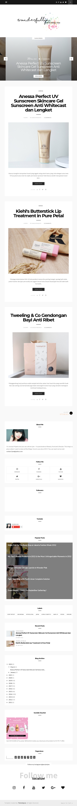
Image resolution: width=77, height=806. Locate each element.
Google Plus (39, 479)
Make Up (55, 614)
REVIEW (62, 614)
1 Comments (47, 117)
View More (38, 76)
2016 (10, 689)
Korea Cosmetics (46, 614)
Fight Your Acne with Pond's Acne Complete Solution (29, 579)
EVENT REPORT (11, 614)
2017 (10, 686)
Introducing (29, 614)
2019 (10, 680)
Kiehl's (41, 205)
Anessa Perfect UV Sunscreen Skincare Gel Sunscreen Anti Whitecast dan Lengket (38, 66)
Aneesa (40, 91)
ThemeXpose (22, 803)
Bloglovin (60, 479)
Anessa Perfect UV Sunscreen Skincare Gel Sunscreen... (27, 670)
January (12, 672)
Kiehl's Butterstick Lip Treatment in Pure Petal (38, 213)
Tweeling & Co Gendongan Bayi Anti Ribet (38, 318)
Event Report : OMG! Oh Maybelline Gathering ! (27, 590)
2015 (10, 691)
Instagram (17, 471)
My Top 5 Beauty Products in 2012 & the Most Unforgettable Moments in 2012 (39, 556)
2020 (10, 678)
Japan (37, 614)
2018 (10, 683)
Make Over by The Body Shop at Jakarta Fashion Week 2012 (32, 545)
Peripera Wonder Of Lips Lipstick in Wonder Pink (27, 568)
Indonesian (20, 614)
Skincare (69, 614)
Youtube (60, 471)
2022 (10, 664)
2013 (10, 697)
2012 (10, 700)
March (12, 667)
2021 (10, 675)
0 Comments (47, 223)
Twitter (17, 479)
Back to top (66, 803)
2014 (10, 694)
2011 (10, 702)
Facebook (38, 471)
